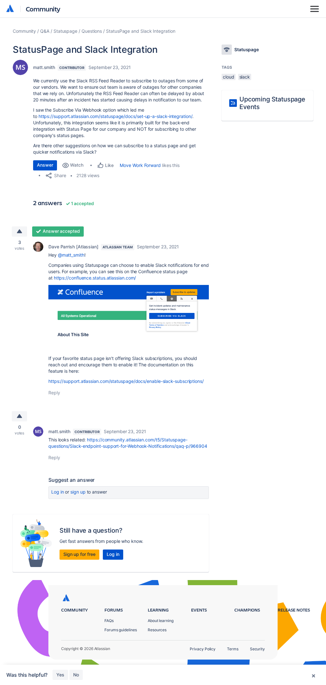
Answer (45, 165)
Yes (60, 674)
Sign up (77, 492)
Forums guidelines (120, 629)
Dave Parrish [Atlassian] (73, 246)
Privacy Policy (203, 649)
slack (244, 77)
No (76, 674)
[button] (128, 312)
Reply (54, 392)
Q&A (44, 31)
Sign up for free (79, 554)
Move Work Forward (140, 165)
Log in (57, 492)
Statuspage (65, 31)
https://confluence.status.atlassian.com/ (95, 277)
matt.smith (44, 67)
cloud (228, 77)
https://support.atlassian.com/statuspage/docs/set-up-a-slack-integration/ (115, 116)
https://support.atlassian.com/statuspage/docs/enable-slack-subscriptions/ (126, 381)
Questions (92, 31)
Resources (157, 629)
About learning (161, 620)
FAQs (109, 620)
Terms (232, 649)
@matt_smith (71, 255)
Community (43, 8)
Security (257, 649)
